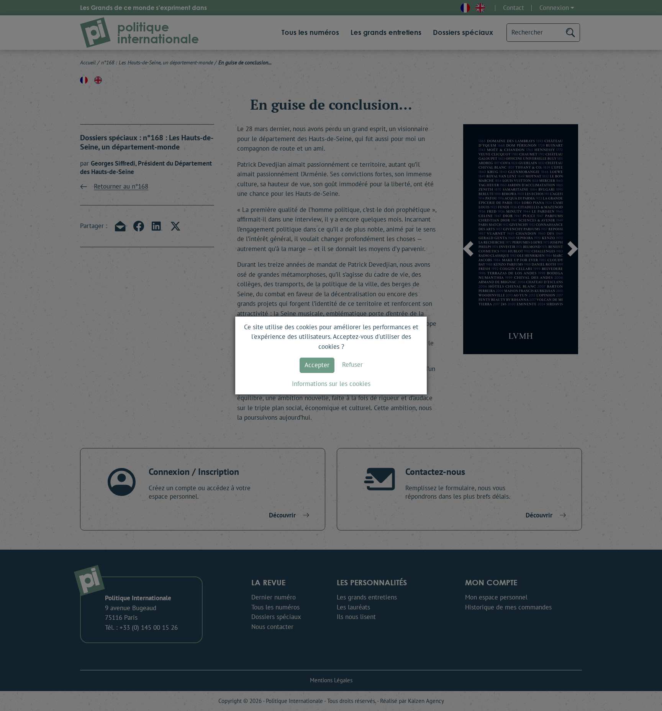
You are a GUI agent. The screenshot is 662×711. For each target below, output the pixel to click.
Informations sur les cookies (331, 383)
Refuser (352, 364)
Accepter (317, 365)
